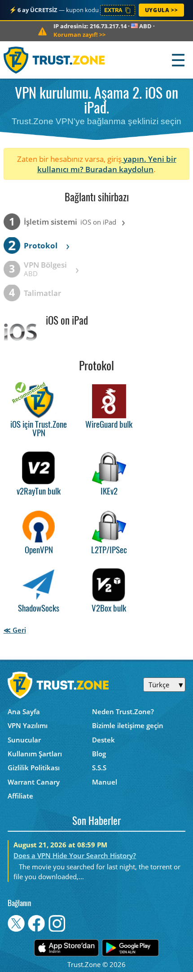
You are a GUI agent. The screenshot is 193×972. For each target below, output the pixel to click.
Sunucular (24, 739)
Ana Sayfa (24, 711)
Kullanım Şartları (35, 753)
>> (79, 34)
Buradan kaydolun (119, 169)
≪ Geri (15, 629)
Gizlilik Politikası (34, 767)
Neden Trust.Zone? (123, 711)
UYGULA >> (161, 10)
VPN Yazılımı (28, 725)
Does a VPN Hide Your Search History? (74, 855)
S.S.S (99, 767)
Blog (99, 753)
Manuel (104, 781)
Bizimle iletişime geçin (127, 725)
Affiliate (20, 795)
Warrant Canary (34, 781)
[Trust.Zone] (54, 59)
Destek (103, 739)
